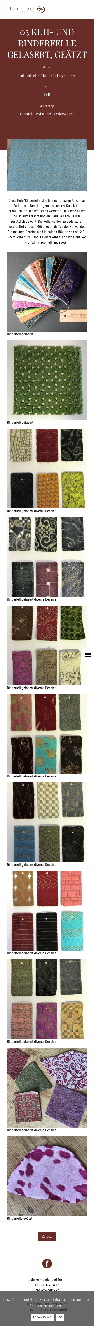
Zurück (47, 1236)
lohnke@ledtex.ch (47, 1290)
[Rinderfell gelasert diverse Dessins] (47, 471)
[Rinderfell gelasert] (47, 294)
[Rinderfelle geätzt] (47, 1178)
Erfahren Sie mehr (42, 1317)
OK (60, 1317)
